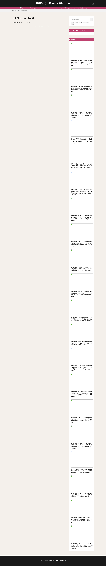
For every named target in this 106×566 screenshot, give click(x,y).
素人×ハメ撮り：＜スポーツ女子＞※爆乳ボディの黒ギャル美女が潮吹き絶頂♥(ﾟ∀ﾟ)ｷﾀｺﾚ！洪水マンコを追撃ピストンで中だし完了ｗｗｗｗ (81, 140)
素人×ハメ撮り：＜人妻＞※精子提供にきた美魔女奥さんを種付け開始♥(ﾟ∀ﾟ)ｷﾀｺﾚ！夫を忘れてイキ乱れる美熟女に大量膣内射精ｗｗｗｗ (82, 294)
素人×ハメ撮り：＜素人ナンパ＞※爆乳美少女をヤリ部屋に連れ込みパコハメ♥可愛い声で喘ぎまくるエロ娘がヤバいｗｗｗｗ (81, 495)
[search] (91, 19)
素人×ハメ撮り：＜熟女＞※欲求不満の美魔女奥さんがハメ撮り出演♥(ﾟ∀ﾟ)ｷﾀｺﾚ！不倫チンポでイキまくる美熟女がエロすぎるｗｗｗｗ (82, 63)
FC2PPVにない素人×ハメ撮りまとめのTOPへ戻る (39, 26)
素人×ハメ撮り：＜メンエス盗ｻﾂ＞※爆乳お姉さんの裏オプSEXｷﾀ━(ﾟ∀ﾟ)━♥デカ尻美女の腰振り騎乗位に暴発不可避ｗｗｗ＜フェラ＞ (82, 420)
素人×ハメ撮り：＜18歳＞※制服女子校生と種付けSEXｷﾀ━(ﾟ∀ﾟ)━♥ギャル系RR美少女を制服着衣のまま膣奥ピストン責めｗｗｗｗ (82, 470)
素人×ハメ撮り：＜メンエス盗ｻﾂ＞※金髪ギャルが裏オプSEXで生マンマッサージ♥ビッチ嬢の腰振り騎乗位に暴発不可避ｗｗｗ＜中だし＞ (82, 244)
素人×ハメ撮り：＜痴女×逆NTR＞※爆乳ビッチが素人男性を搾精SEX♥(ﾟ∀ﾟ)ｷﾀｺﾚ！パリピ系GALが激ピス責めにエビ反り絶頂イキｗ (82, 166)
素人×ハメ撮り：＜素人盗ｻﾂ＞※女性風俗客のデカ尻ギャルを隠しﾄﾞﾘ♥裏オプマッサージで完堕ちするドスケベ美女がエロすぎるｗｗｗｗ (82, 368)
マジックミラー (86, 22)
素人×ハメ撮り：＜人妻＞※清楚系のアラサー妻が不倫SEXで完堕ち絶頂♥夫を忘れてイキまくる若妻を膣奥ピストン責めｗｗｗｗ (81, 269)
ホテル (81, 22)
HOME (14, 10)
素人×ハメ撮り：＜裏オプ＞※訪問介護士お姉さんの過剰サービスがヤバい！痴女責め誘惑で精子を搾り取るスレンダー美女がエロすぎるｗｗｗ (82, 115)
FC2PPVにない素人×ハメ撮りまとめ (53, 3)
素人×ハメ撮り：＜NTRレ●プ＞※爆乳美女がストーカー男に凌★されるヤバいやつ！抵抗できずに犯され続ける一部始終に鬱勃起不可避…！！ (82, 192)
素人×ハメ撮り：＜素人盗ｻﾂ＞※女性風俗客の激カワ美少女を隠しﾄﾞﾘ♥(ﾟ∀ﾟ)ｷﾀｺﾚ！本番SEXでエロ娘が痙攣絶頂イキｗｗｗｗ (81, 343)
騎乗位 (77, 22)
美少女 (73, 22)
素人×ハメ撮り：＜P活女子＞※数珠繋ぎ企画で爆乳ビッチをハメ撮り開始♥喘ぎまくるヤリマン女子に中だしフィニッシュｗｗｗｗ (82, 319)
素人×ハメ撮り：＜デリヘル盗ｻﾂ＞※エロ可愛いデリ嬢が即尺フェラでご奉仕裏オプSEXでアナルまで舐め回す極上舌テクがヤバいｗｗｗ (82, 89)
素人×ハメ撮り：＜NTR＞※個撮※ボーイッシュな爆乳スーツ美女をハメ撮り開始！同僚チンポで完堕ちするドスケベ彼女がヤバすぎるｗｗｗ (82, 218)
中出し (73, 24)
